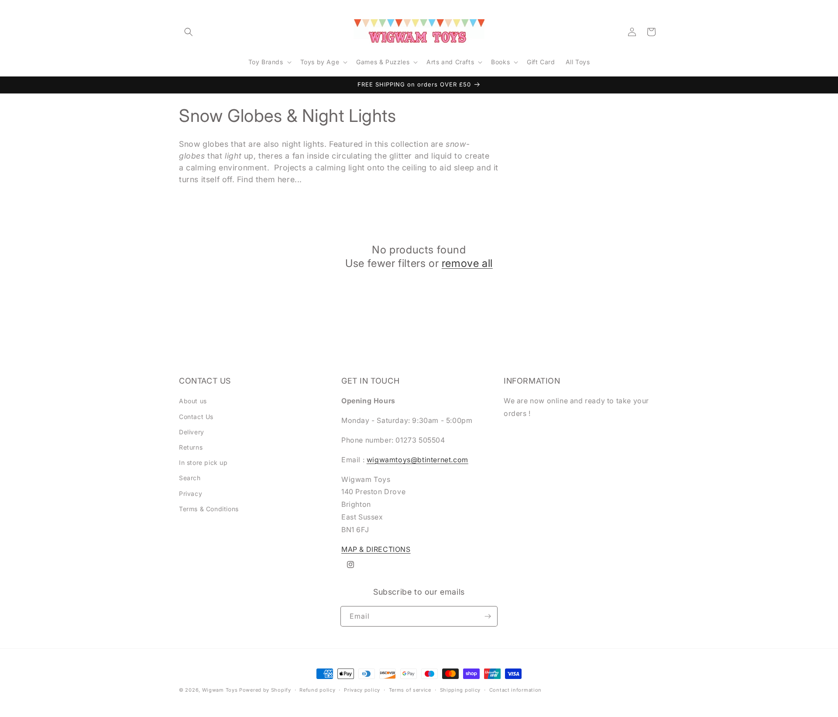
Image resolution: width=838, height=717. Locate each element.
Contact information (515, 690)
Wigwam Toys (220, 690)
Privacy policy (362, 690)
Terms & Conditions (209, 509)
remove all (467, 263)
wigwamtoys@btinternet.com (417, 459)
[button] (188, 32)
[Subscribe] (487, 616)
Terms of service (410, 690)
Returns (191, 447)
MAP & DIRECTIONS (376, 549)
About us (193, 401)
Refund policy (317, 690)
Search (190, 477)
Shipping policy (460, 690)
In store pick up (203, 462)
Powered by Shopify (265, 690)
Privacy (190, 493)
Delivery (191, 432)
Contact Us (196, 416)
